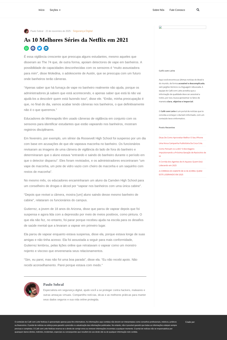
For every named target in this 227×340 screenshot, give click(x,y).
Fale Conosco (177, 10)
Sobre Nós (158, 10)
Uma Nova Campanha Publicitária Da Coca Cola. (181, 143)
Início (41, 10)
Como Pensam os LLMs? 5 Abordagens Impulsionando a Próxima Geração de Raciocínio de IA (182, 152)
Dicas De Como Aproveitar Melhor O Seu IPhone (181, 137)
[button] (197, 9)
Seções (54, 10)
